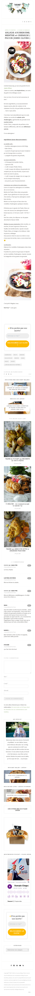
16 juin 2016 (7, 372)
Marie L (6, 630)
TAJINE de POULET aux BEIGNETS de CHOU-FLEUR (17, 460)
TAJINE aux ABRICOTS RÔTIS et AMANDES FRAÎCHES (17, 550)
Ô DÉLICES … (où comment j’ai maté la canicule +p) (17, 505)
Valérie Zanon (17, 372)
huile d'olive (8, 358)
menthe (17, 358)
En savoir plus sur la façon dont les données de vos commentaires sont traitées (17, 709)
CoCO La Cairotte (10, 565)
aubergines (8, 354)
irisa (5, 605)
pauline (6, 645)
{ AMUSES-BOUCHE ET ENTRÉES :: (13, 364)
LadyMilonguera (10, 578)
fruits (15, 354)
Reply (29, 565)
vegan (22, 358)
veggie (6, 361)
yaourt (13, 361)
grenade (22, 354)
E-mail (6, 683)
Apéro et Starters (10, 30)
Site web (6, 690)
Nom (5, 676)
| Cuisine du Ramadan (23, 30)
